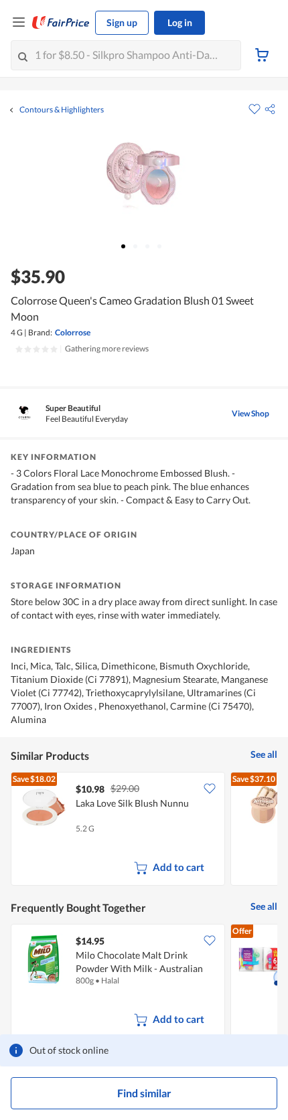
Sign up (121, 22)
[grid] (144, 830)
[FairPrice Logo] (61, 23)
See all (263, 754)
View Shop (250, 413)
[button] (270, 109)
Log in (179, 22)
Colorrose (72, 332)
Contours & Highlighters (61, 110)
